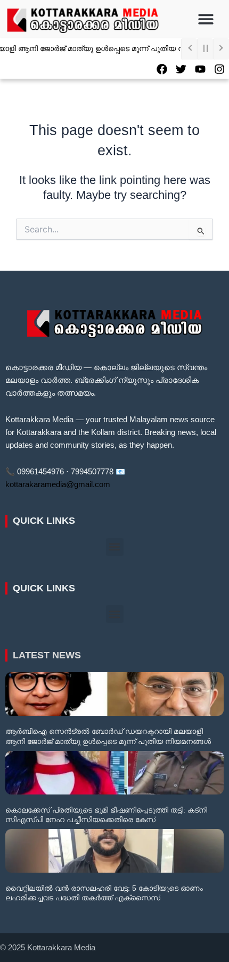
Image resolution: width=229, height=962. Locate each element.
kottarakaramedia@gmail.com (57, 484)
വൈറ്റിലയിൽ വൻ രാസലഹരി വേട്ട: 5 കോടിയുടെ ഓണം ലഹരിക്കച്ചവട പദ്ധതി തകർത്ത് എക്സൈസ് (104, 893)
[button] (206, 19)
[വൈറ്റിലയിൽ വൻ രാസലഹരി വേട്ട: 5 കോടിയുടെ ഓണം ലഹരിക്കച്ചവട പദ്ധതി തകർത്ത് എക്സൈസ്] (114, 851)
